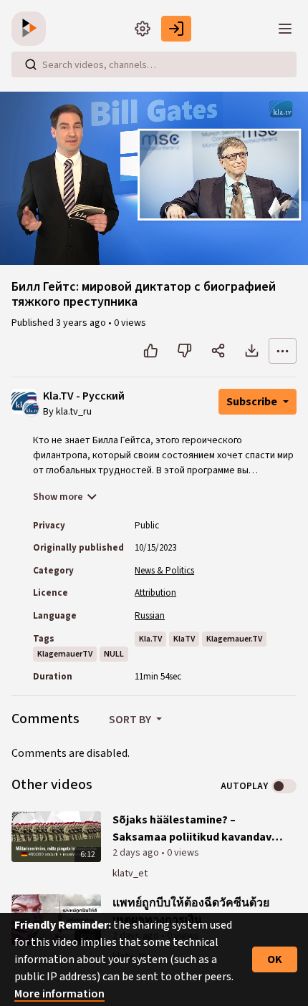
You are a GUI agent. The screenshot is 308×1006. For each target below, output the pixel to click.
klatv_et (130, 873)
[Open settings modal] (142, 29)
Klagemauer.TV (234, 639)
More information (59, 994)
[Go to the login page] (176, 29)
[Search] (30, 64)
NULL (114, 654)
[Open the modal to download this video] (252, 350)
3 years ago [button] (82, 323)
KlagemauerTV (64, 654)
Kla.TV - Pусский (84, 396)
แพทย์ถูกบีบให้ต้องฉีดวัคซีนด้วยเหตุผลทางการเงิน (190, 911)
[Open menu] (285, 29)
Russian (150, 615)
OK (274, 959)
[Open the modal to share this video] (218, 350)
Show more (58, 497)
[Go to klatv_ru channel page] (31, 407)
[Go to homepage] (31, 28)
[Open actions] (283, 351)
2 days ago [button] (136, 853)
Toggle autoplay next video (284, 786)
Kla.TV (150, 639)
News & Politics (164, 570)
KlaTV (184, 639)
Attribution (155, 592)
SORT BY (131, 719)
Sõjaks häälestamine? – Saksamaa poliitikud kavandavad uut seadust (198, 829)
